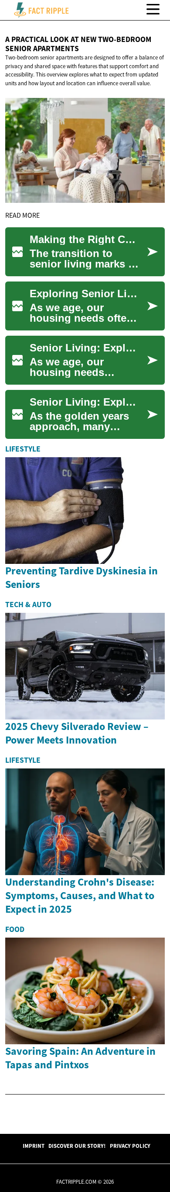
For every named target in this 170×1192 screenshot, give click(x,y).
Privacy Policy (130, 1145)
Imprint (33, 1145)
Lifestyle (23, 449)
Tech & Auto (28, 604)
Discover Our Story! (76, 1145)
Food (14, 929)
